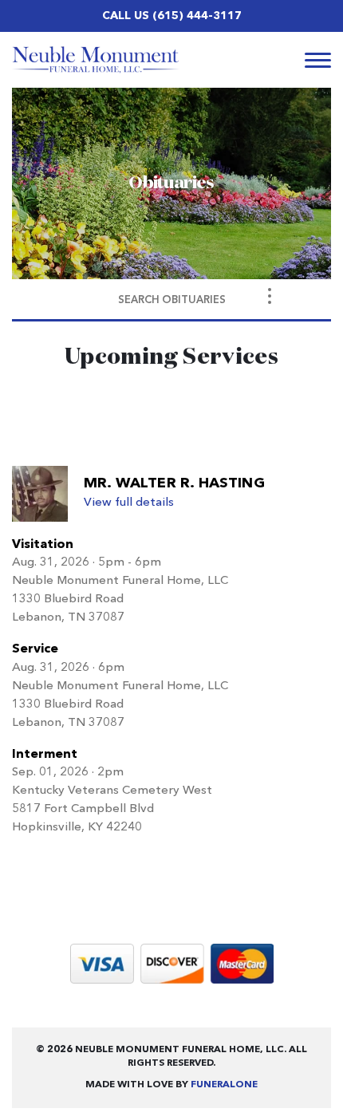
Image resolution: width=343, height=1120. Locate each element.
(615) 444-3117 (197, 16)
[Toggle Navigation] (270, 296)
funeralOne (224, 1085)
